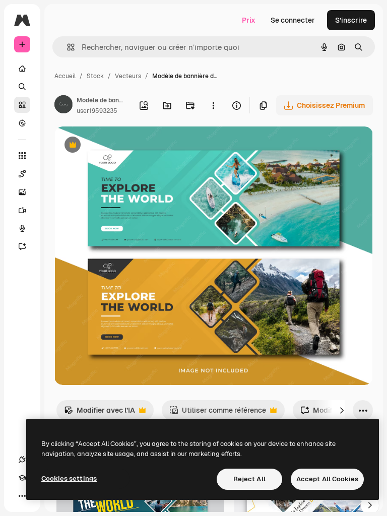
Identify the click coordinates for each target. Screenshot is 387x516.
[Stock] (22, 105)
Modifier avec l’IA (99, 413)
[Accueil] (22, 68)
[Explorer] (22, 123)
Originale (121, 146)
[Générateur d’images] (22, 192)
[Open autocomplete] (67, 47)
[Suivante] (342, 410)
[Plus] (22, 496)
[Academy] (22, 478)
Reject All (249, 479)
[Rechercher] (22, 87)
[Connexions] (22, 460)
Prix (248, 20)
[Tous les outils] (22, 156)
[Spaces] (22, 174)
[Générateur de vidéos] (22, 210)
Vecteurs (128, 76)
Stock (95, 76)
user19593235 (97, 111)
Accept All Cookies (327, 479)
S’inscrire (351, 20)
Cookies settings (69, 478)
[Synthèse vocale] (22, 228)
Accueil (65, 76)
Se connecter (293, 20)
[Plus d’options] (213, 105)
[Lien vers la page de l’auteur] (63, 105)
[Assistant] (22, 246)
